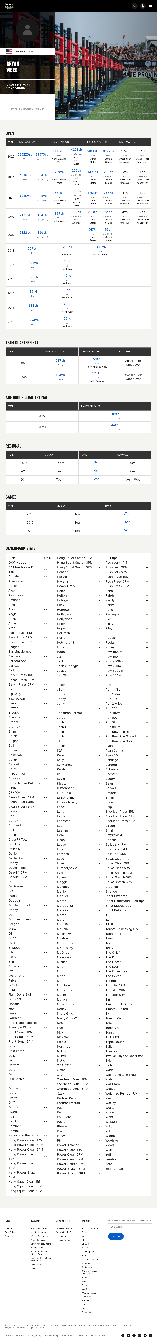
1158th (25, 233)
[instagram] (134, 1335)
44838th (92, 151)
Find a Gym (61, 1236)
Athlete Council (37, 1248)
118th (76, 170)
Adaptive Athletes (39, 1228)
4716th (25, 196)
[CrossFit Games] (9, 5)
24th (127, 530)
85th (108, 212)
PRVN (84, 1277)
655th (33, 306)
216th (108, 172)
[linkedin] (145, 1335)
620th (42, 196)
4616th (25, 175)
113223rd (25, 154)
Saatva (85, 1248)
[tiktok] (150, 1335)
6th (67, 290)
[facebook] (122, 1335)
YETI (84, 1240)
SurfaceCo (87, 1267)
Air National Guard (90, 1228)
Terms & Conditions (14, 1335)
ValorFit (85, 1300)
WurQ (84, 1289)
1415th (100, 247)
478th (33, 263)
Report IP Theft (98, 1335)
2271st (33, 248)
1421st (92, 172)
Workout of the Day (65, 1232)
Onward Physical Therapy (89, 1272)
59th (96, 359)
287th (60, 360)
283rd (108, 193)
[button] (150, 6)
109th (114, 414)
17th (127, 513)
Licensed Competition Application (41, 1259)
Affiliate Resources (39, 1236)
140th (76, 191)
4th (97, 470)
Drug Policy (10, 1232)
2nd (97, 479)
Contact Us (36, 1268)
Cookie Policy (51, 1335)
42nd (67, 275)
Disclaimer (67, 1335)
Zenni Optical (88, 1251)
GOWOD (86, 1263)
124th (96, 373)
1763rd (92, 193)
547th (93, 229)
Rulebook (9, 1228)
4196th (76, 150)
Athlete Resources (39, 1232)
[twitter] (128, 1335)
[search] (135, 6)
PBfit (84, 1255)
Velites (85, 1236)
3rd (97, 462)
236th (67, 247)
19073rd (42, 154)
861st (59, 193)
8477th (108, 151)
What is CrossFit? (64, 1228)
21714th (59, 151)
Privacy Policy (35, 1335)
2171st (25, 215)
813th (93, 212)
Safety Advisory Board (41, 1244)
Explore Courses (64, 1240)
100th (76, 212)
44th (115, 425)
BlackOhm (86, 1297)
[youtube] (139, 1335)
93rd (33, 291)
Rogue (85, 1232)
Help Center (36, 1264)
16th (127, 522)
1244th (33, 320)
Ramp (84, 1285)
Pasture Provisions (90, 1259)
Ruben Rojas (88, 1312)
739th (59, 172)
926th (33, 277)
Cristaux (86, 1281)
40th (67, 304)
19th (67, 261)
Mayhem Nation (89, 1293)
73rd (67, 318)
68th (108, 229)
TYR (84, 1304)
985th (59, 213)
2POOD (85, 1244)
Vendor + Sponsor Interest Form (39, 1252)
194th (42, 215)
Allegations (10, 1236)
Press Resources (38, 1240)
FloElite (85, 1308)
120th (42, 233)
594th (42, 175)
